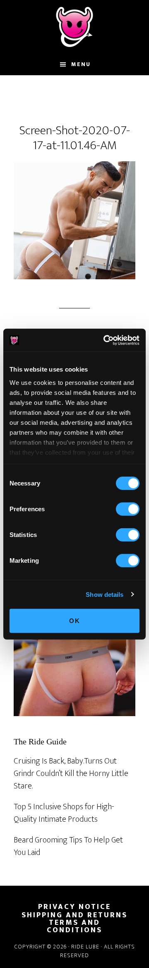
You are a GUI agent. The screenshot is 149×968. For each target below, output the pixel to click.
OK (74, 620)
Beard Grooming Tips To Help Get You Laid (68, 846)
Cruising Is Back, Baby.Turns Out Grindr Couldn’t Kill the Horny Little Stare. (71, 773)
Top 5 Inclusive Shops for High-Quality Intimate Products (64, 813)
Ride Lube (74, 27)
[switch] (127, 509)
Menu (81, 64)
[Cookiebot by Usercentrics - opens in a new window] (105, 340)
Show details (104, 594)
